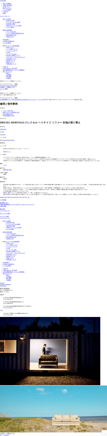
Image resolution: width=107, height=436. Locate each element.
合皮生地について (11, 59)
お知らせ (5, 11)
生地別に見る (10, 36)
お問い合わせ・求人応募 (10, 68)
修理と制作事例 (7, 5)
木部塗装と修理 (10, 24)
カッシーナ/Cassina (11, 54)
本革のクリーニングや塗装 (13, 25)
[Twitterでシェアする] (12, 140)
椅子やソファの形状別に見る (11, 112)
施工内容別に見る (11, 35)
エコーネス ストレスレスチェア (15, 57)
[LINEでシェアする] (8, 140)
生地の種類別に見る (8, 115)
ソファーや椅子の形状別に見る (15, 33)
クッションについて (12, 50)
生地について (7, 6)
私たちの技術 (7, 3)
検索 (4, 13)
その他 (8, 52)
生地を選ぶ (6, 39)
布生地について (10, 60)
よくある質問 (7, 10)
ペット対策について (12, 49)
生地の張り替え (10, 20)
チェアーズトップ (5, 16)
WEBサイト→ (7, 151)
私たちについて (7, 8)
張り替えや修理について (13, 55)
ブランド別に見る (11, 31)
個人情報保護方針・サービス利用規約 (13, 70)
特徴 (7, 73)
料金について (10, 62)
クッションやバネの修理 (13, 22)
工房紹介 (8, 78)
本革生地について (11, 63)
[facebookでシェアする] (3, 140)
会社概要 (8, 75)
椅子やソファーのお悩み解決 (11, 45)
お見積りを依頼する (8, 41)
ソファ (5, 165)
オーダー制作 (10, 27)
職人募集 (8, 76)
